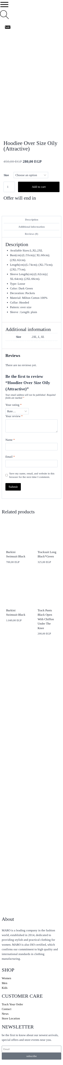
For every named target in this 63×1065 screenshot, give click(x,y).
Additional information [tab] (31, 226)
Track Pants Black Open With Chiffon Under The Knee (46, 619)
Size (6, 175)
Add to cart (39, 186)
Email (10, 456)
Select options (12, 628)
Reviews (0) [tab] (31, 233)
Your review (14, 416)
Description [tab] (31, 219)
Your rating (13, 405)
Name (10, 439)
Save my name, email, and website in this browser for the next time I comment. (31, 475)
